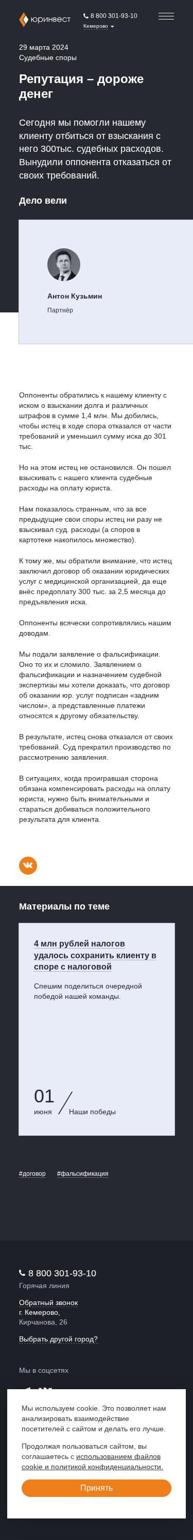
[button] (98, 26)
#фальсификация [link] (83, 1173)
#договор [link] (32, 1173)
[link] (110, 16)
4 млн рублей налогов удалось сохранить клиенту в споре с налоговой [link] (95, 955)
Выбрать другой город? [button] (58, 1339)
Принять (96, 1488)
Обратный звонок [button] (48, 1302)
